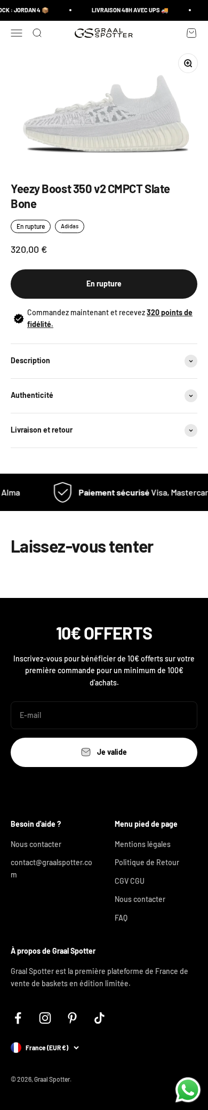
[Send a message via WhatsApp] (188, 1090)
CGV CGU (130, 880)
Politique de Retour (147, 862)
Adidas (69, 225)
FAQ (121, 917)
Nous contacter (36, 844)
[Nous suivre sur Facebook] (18, 1018)
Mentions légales (143, 844)
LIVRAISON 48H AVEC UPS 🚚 (128, 9)
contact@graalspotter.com (51, 868)
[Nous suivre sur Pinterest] (72, 1018)
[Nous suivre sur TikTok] (99, 1018)
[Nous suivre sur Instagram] (45, 1018)
